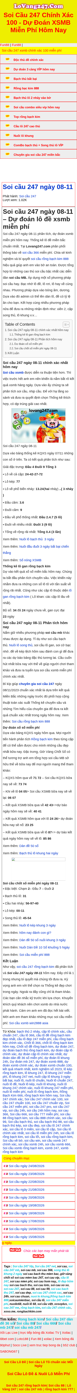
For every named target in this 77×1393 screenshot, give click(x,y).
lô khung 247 (34, 1073)
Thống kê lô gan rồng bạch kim (32, 334)
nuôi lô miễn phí (14, 1091)
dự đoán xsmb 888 (49, 1061)
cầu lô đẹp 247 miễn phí (34, 1039)
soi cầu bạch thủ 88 (48, 1122)
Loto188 (22, 1339)
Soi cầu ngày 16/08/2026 (26, 1229)
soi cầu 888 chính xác (44, 1118)
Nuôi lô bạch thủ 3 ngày (36, 539)
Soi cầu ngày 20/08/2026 (26, 1197)
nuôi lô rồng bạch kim (42, 1091)
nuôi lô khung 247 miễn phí (53, 1088)
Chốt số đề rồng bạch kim (35, 1046)
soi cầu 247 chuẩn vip (47, 1103)
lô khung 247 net (21, 1076)
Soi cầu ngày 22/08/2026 (26, 1182)
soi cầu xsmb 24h (30, 1144)
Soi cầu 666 (18, 1114)
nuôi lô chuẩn (35, 1080)
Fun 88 (36, 1339)
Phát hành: (10, 196)
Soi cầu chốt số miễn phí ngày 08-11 (35, 348)
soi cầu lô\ (32, 1137)
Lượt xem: (10, 200)
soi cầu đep (31, 1125)
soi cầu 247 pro (40, 1107)
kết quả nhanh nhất (16, 1069)
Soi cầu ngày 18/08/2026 (26, 1213)
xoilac (48, 1339)
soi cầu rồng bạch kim (56, 1137)
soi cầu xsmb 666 (57, 1144)
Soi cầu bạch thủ (20, 1122)
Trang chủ (12, 165)
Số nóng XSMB (30, 560)
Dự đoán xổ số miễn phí (28, 343)
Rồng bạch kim (42, 739)
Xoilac (66, 1332)
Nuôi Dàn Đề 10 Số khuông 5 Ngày (44, 947)
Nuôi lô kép (26, 1084)
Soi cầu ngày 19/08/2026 (26, 1205)
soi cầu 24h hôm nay (41, 1110)
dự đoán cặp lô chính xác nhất (40, 1054)
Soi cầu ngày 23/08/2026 (26, 1174)
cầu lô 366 (27, 1035)
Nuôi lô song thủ (20, 645)
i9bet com (7, 1339)
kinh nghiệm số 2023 (47, 1069)
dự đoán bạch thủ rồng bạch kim (26, 1050)
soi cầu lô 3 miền (21, 1129)
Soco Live (20, 1345)
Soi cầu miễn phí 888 (34, 955)
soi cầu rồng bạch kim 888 (50, 259)
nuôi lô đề (10, 1084)
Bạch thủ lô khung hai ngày (38, 853)
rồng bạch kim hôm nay (41, 1095)
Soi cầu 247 (27, 196)
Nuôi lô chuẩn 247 (59, 1080)
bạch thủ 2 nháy (28, 1031)
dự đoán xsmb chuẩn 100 (53, 1065)
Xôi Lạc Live (9, 1332)
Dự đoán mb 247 (22, 1061)
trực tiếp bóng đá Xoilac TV (39, 1332)
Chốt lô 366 (32, 1043)
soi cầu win (32, 1140)
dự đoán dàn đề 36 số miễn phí (35, 1056)
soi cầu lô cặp (45, 1129)
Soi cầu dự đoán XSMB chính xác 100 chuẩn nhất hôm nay (36, 167)
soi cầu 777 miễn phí (43, 1114)
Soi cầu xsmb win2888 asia (28, 1023)
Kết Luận (13, 353)
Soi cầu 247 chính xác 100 (43, 1099)
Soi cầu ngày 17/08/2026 (26, 1221)
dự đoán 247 (64, 1046)
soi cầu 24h (17, 1110)
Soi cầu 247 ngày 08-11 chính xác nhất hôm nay (38, 330)
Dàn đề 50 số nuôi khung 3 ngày (42, 940)
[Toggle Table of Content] (64, 325)
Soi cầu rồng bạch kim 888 (31, 721)
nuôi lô (19, 1080)
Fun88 (4, 45)
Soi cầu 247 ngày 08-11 (38, 186)
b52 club (69, 1345)
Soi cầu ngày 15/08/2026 (26, 1237)
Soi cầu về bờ (13, 1140)
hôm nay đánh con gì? (35, 933)
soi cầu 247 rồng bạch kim (35, 967)
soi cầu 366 (30, 252)
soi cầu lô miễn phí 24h (42, 1133)
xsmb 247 (52, 1148)
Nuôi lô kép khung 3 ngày (37, 925)
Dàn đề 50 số (28, 846)
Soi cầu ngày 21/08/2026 (26, 1189)
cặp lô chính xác (53, 1031)
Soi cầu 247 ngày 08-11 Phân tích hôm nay (35, 339)
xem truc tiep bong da (44, 1345)
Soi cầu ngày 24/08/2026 (26, 1166)
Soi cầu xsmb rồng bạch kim (23, 1148)
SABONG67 (8, 1351)
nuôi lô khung (46, 1084)
